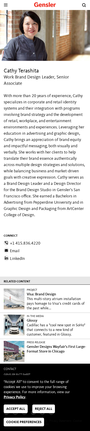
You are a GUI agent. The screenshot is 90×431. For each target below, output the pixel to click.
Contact (10, 369)
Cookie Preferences (24, 422)
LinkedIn (17, 259)
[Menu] (5, 5)
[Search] (84, 5)
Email (14, 251)
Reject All (43, 409)
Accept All (15, 409)
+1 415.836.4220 (24, 243)
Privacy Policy (14, 397)
